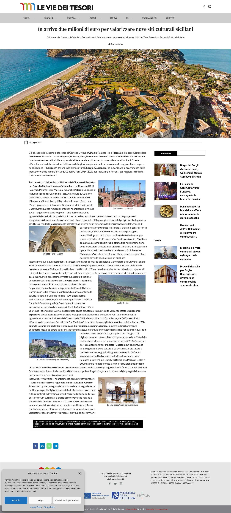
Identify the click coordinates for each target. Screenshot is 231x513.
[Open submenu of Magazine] (58, 18)
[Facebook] (35, 445)
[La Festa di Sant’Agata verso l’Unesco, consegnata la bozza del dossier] (165, 191)
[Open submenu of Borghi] (101, 18)
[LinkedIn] (42, 445)
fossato (123, 421)
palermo (108, 424)
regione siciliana (127, 424)
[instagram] (209, 6)
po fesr (116, 424)
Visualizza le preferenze (67, 500)
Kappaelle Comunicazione (157, 509)
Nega (40, 500)
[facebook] (204, 6)
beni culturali (60, 421)
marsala (131, 421)
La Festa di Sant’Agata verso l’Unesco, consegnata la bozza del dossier (190, 192)
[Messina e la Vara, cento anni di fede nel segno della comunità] (165, 252)
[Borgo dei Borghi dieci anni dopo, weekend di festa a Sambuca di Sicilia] (165, 170)
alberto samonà (46, 421)
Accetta (16, 500)
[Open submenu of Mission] (35, 18)
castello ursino (73, 421)
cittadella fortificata (97, 421)
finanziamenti (113, 421)
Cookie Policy (36, 507)
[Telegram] (55, 445)
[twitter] (115, 483)
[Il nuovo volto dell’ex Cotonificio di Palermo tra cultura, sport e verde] (165, 230)
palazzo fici (98, 424)
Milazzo (37, 424)
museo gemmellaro (83, 424)
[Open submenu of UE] (134, 18)
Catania (84, 421)
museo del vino (66, 424)
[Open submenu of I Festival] (81, 18)
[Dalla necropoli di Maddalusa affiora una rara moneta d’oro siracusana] (165, 211)
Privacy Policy (49, 507)
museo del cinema (50, 424)
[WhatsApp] (49, 445)
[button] (79, 473)
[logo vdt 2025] (56, 3)
